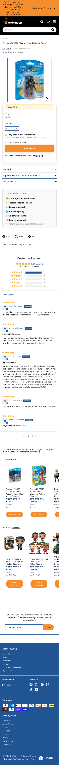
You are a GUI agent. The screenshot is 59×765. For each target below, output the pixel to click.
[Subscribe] (48, 627)
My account (7, 671)
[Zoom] (47, 98)
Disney (5, 738)
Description (7, 169)
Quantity (9, 123)
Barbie (5, 727)
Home (4, 38)
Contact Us (6, 661)
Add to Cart (14, 514)
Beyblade (6, 731)
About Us (6, 654)
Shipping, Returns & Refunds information (21, 175)
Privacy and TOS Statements (15, 759)
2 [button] (28, 436)
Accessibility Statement (11, 667)
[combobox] (29, 29)
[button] (9, 52)
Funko (8, 572)
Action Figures (8, 724)
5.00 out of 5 (37, 264)
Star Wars (6, 721)
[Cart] (48, 21)
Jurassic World (8, 744)
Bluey (4, 734)
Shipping (8, 142)
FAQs (4, 657)
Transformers (7, 741)
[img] (8, 302)
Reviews (5, 664)
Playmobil (6, 48)
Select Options (14, 583)
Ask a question (9, 181)
